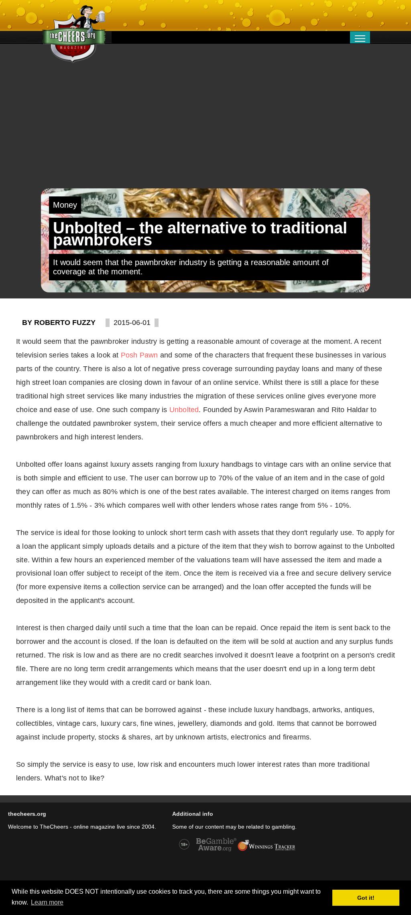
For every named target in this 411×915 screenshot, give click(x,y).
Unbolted (184, 410)
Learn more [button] (47, 902)
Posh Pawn (139, 355)
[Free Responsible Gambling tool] (266, 850)
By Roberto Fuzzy (59, 323)
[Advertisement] (205, 128)
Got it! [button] (365, 898)
